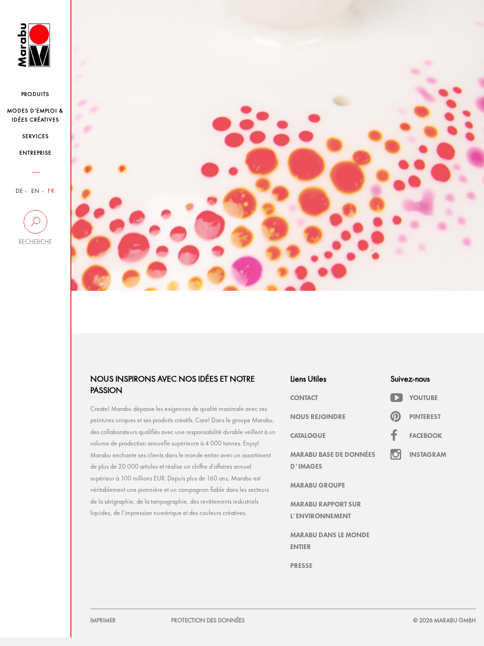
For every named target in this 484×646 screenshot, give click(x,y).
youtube (423, 397)
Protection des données (208, 621)
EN (35, 191)
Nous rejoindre (318, 416)
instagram (427, 454)
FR (51, 191)
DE (19, 191)
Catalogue (308, 435)
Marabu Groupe (317, 485)
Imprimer (103, 621)
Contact (304, 397)
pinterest (425, 416)
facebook (425, 435)
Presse (301, 565)
